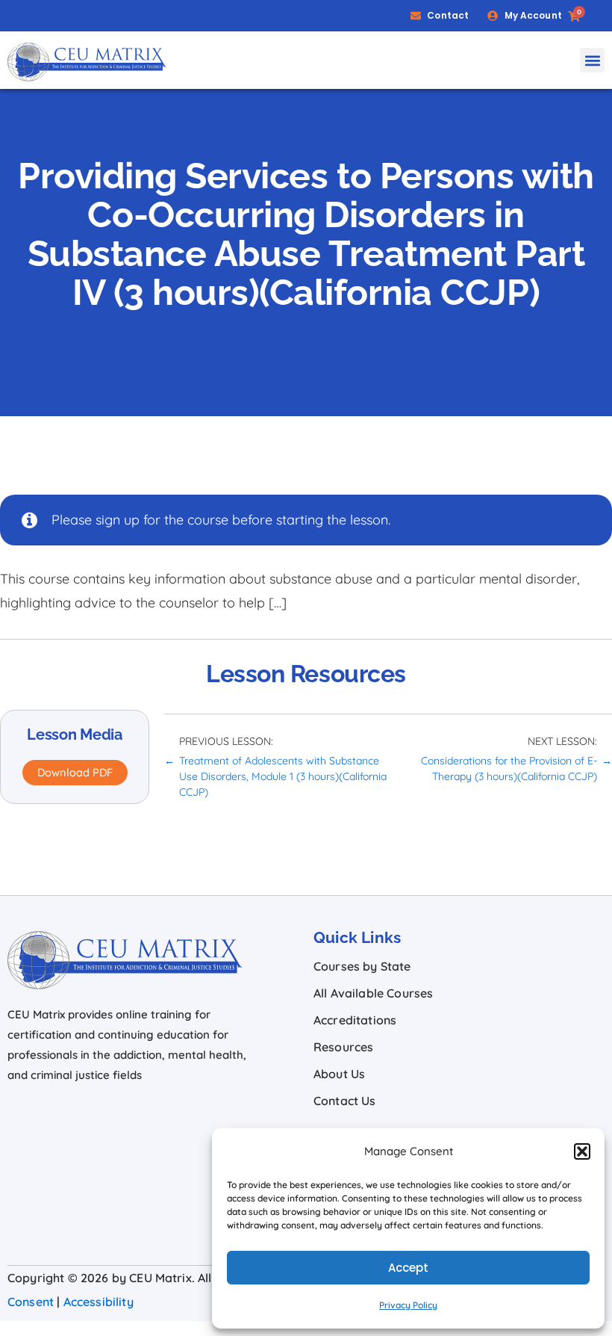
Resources (343, 1046)
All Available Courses (373, 993)
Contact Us (344, 1100)
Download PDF (75, 772)
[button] (582, 1151)
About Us (339, 1073)
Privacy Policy (408, 1305)
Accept (408, 1267)
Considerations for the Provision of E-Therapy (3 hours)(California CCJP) (509, 768)
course (207, 519)
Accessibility (98, 1301)
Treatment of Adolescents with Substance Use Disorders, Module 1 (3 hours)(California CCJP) (283, 776)
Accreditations (354, 1019)
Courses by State (362, 966)
